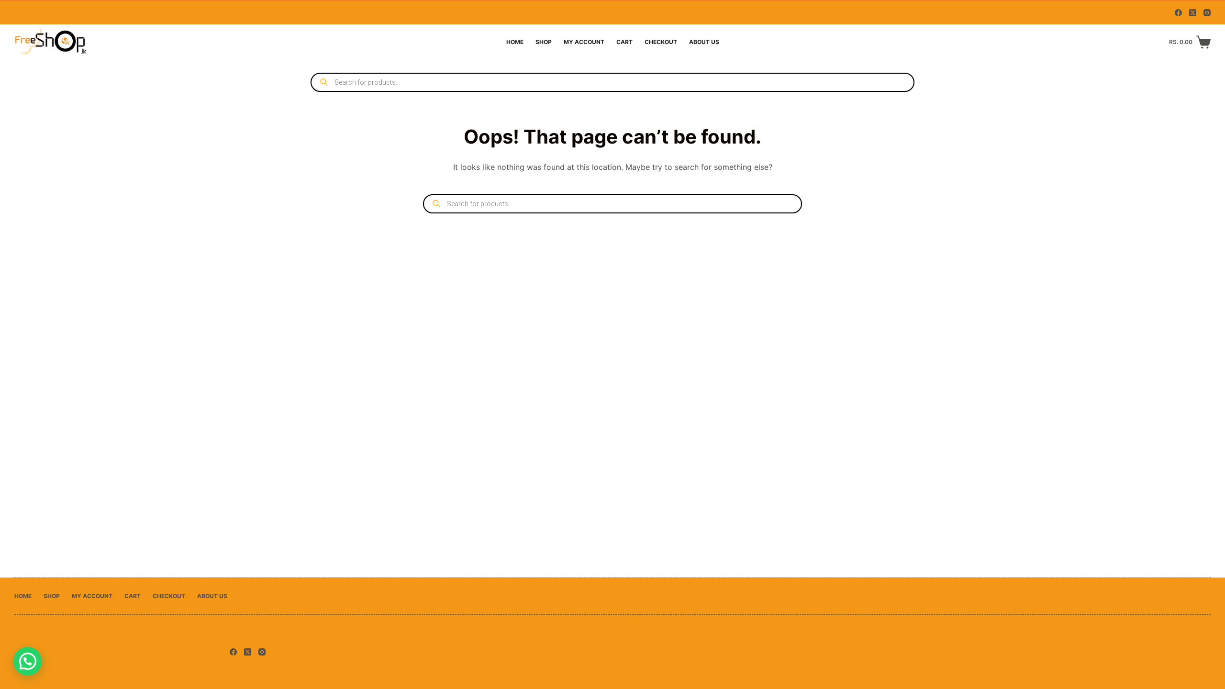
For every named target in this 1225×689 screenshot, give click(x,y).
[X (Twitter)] (1192, 12)
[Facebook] (1178, 12)
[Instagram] (1207, 12)
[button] (27, 661)
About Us (704, 41)
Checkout (661, 41)
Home (514, 41)
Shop (543, 41)
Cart (624, 41)
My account (584, 41)
